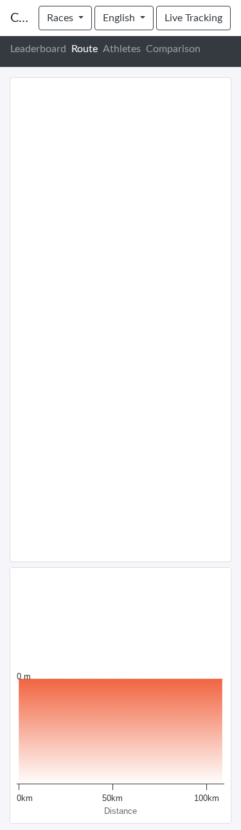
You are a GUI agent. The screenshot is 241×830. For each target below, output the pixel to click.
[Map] (120, 319)
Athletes (122, 49)
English (120, 18)
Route (84, 49)
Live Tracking (193, 18)
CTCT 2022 (19, 18)
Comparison (173, 49)
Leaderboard (38, 49)
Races (61, 18)
